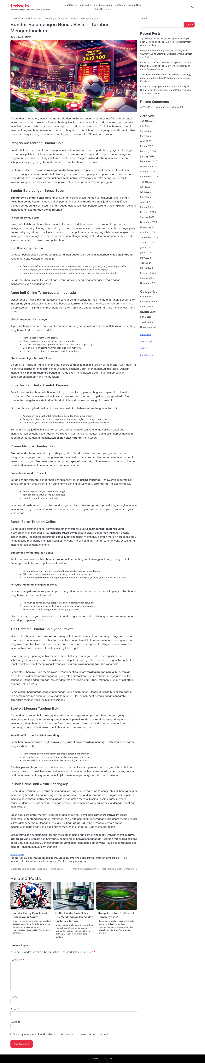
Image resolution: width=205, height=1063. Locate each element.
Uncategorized (148, 327)
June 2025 (145, 191)
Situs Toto (145, 334)
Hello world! (176, 106)
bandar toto (146, 354)
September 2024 (149, 237)
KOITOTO (112, 1058)
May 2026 (145, 136)
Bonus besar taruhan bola (72, 857)
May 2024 (145, 257)
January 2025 (147, 217)
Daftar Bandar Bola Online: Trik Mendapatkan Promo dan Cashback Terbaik (74, 917)
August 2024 (147, 242)
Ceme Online (105, 4)
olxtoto (143, 348)
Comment (17, 960)
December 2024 (148, 222)
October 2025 (147, 171)
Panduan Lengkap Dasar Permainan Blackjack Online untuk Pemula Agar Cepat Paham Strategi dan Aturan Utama (166, 90)
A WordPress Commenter (153, 106)
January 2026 (147, 156)
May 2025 (145, 196)
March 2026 (146, 146)
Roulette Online (102, 9)
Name (15, 997)
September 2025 (149, 176)
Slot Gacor (120, 4)
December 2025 (148, 161)
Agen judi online (27, 857)
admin (27, 36)
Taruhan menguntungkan (72, 861)
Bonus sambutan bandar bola (103, 857)
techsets (19, 5)
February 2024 (148, 273)
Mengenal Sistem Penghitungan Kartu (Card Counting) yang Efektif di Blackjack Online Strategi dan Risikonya (166, 54)
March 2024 (146, 267)
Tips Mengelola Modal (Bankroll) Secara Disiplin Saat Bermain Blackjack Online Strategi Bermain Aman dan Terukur (165, 42)
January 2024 (147, 278)
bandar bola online (47, 857)
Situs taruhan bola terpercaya (41, 861)
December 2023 (148, 283)
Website (15, 1021)
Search (143, 18)
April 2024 (145, 262)
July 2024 (145, 247)
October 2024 (147, 232)
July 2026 (145, 125)
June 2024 (145, 252)
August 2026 (147, 120)
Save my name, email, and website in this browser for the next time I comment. (61, 1034)
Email (14, 1009)
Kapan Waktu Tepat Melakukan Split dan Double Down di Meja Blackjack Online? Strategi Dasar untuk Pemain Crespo (165, 66)
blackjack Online (88, 4)
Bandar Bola (134, 4)
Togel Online (70, 4)
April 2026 (145, 141)
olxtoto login (146, 341)
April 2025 (145, 202)
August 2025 (147, 181)
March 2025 (146, 207)
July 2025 (145, 186)
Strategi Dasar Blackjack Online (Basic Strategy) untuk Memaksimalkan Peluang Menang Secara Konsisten (165, 78)
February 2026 (148, 151)
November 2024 (148, 227)
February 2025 (148, 212)
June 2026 (145, 130)
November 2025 (148, 166)
